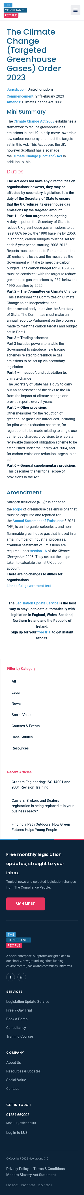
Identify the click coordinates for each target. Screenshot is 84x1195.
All (14, 681)
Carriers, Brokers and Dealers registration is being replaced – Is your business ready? (43, 805)
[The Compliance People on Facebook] (10, 977)
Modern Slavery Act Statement (31, 1175)
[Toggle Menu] (75, 10)
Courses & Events (26, 726)
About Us (13, 1062)
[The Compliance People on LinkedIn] (21, 977)
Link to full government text (29, 586)
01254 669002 (17, 1115)
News (16, 704)
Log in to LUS (17, 1132)
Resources (20, 748)
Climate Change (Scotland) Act (37, 156)
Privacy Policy (17, 1169)
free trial (44, 632)
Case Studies (22, 737)
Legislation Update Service (36, 603)
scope (17, 509)
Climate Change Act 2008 (34, 121)
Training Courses (20, 1036)
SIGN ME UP (25, 904)
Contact (12, 1089)
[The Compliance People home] (15, 10)
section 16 (38, 551)
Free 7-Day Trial (19, 1010)
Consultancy (16, 1028)
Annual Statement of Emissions (38, 521)
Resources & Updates (23, 1071)
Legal (16, 692)
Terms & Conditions (49, 1169)
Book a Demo (17, 1019)
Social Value (22, 715)
